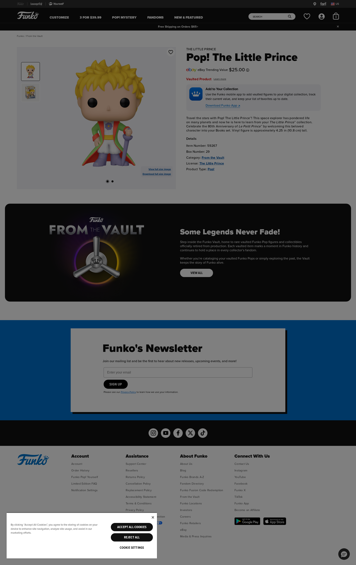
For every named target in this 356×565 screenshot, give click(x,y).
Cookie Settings (132, 548)
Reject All (132, 537)
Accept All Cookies (131, 527)
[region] (82, 535)
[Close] (153, 517)
